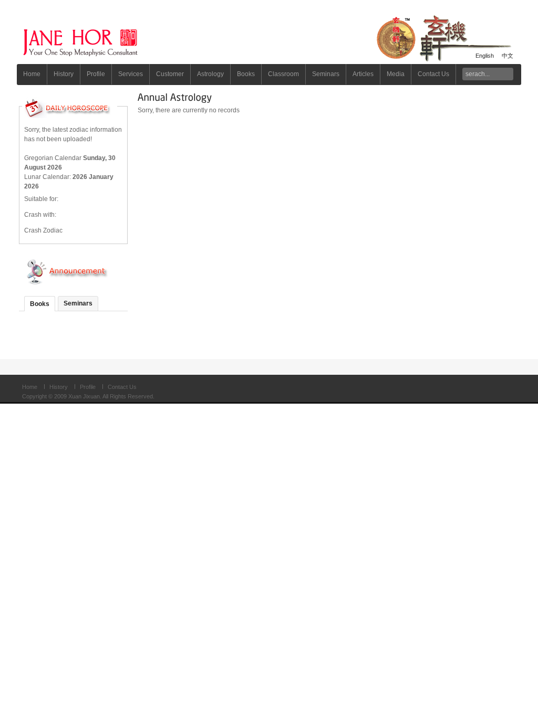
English (484, 55)
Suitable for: (41, 199)
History (58, 387)
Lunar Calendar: (48, 177)
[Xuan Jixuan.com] (447, 37)
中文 (507, 55)
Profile (88, 387)
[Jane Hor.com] (109, 37)
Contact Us (122, 387)
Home (29, 387)
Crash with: (40, 214)
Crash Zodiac (43, 230)
